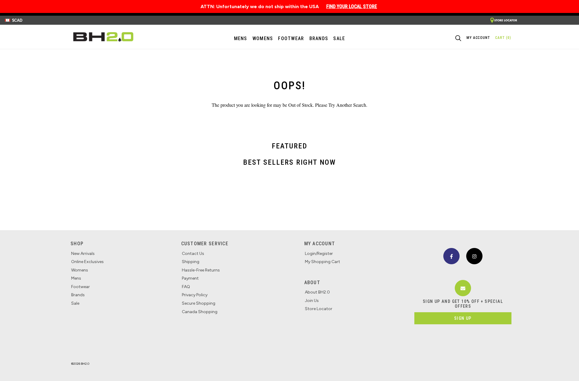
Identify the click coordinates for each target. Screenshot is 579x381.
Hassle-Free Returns (201, 270)
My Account (319, 243)
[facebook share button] (451, 256)
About (312, 282)
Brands (78, 294)
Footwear (80, 286)
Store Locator (318, 308)
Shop (77, 243)
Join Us (312, 300)
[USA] (503, 20)
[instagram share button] (474, 256)
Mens (240, 38)
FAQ (186, 286)
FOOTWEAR (291, 38)
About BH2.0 (317, 292)
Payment (190, 278)
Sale (75, 303)
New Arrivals (83, 253)
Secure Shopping (198, 303)
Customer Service (204, 243)
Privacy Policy (194, 294)
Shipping (190, 261)
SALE (339, 38)
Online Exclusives (87, 261)
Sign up (463, 318)
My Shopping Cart (322, 261)
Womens (262, 38)
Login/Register (319, 253)
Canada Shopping (199, 311)
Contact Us (193, 253)
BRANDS (318, 38)
